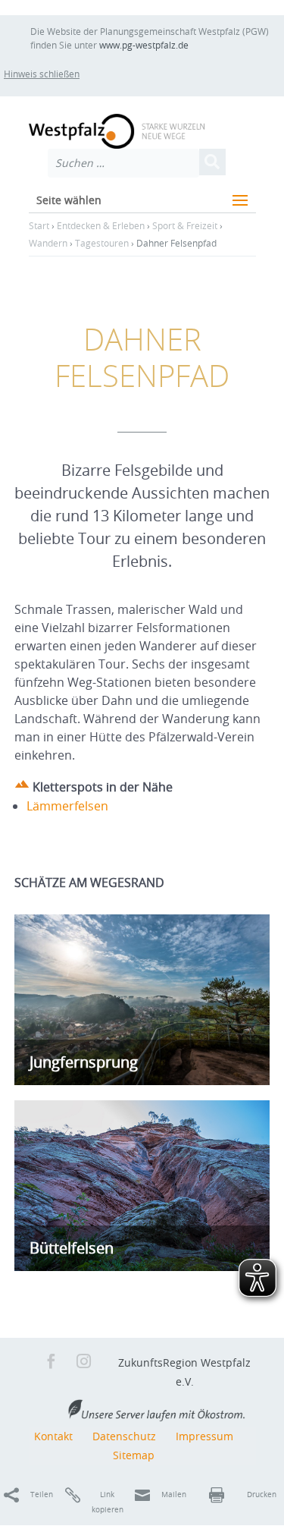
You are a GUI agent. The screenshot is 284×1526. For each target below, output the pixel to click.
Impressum (204, 1436)
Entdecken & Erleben (101, 225)
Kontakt (53, 1436)
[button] (55, 74)
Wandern (48, 243)
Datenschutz (124, 1436)
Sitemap (133, 1455)
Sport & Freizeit (184, 225)
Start (39, 225)
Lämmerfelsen (67, 806)
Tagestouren (102, 243)
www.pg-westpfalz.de (144, 45)
